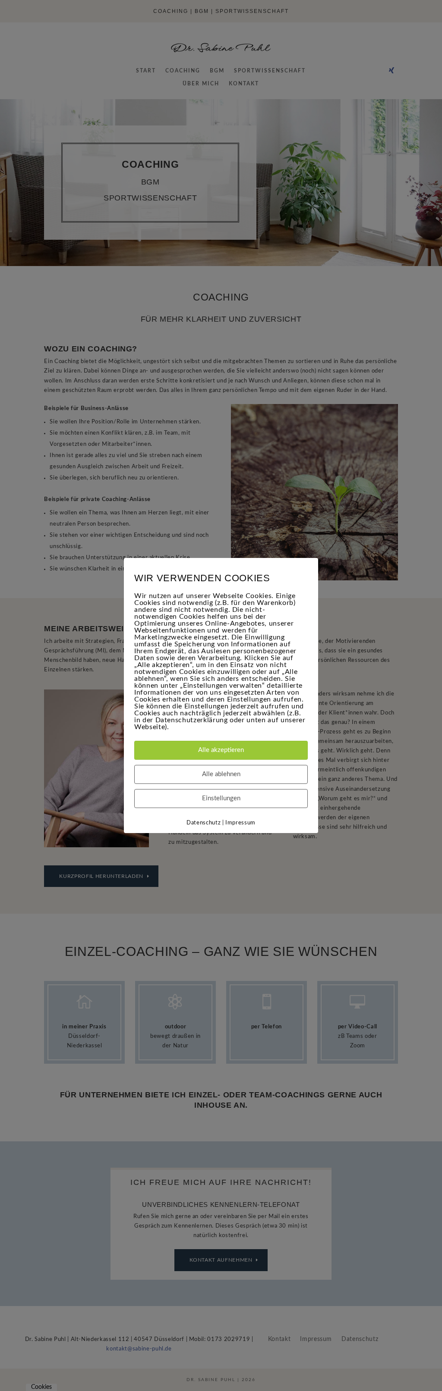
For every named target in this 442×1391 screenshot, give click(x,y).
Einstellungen (221, 798)
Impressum (240, 823)
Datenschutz (203, 823)
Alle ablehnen (221, 774)
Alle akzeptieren (221, 750)
